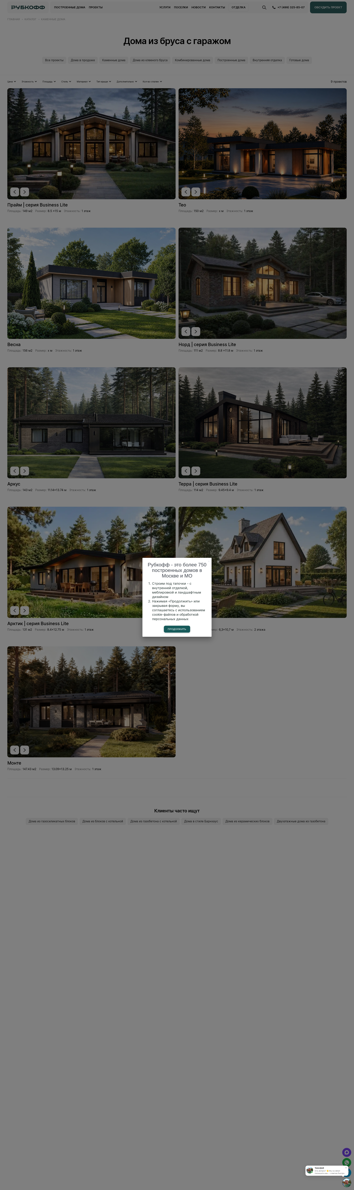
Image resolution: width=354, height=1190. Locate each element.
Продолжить (177, 629)
